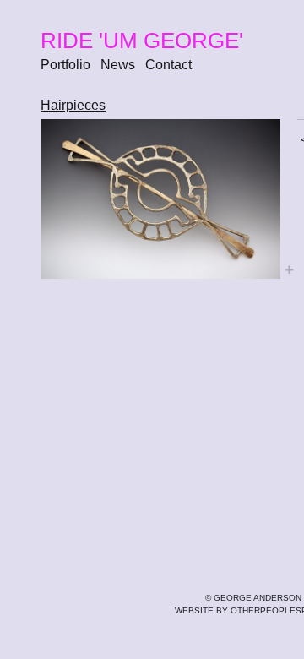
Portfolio (65, 64)
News (117, 64)
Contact (168, 64)
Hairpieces (73, 105)
